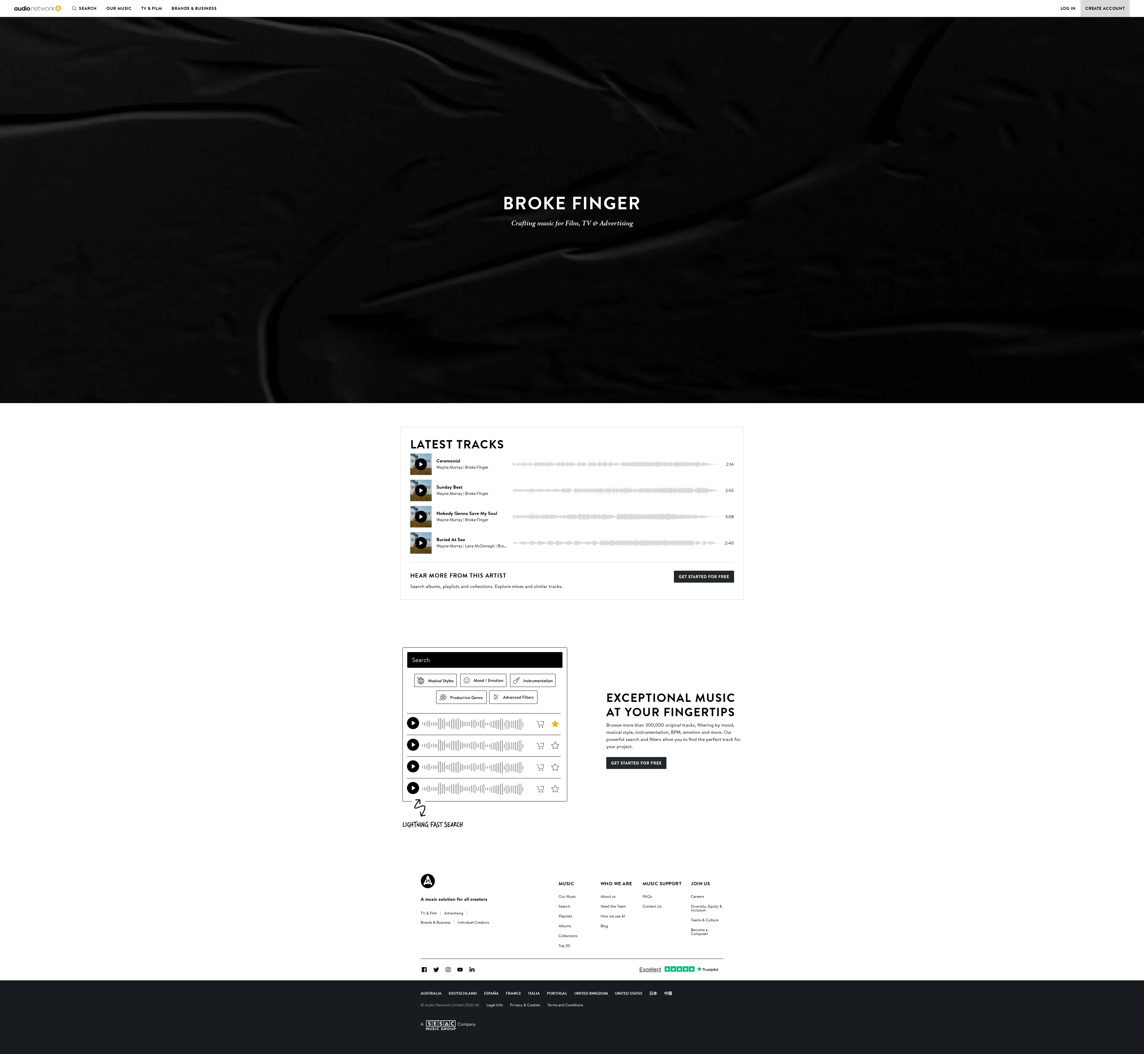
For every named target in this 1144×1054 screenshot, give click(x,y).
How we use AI (613, 916)
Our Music (119, 8)
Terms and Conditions (565, 1004)
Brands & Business (194, 8)
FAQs (647, 896)
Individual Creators (473, 922)
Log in (1068, 8)
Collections (568, 935)
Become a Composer (699, 931)
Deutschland (463, 993)
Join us (700, 883)
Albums (565, 925)
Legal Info (494, 1004)
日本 (653, 993)
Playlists (565, 916)
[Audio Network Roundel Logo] (428, 881)
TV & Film (151, 8)
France (513, 993)
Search (88, 8)
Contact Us (652, 906)
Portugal (557, 993)
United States (628, 993)
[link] (37, 8)
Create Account (1105, 8)
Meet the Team (613, 906)
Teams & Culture (705, 920)
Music (566, 883)
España (491, 993)
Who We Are (616, 883)
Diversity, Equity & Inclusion (706, 908)
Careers (697, 896)
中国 (668, 993)
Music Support (662, 883)
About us (608, 896)
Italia (534, 993)
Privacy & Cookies (525, 1004)
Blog (604, 925)
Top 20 (564, 945)
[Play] (421, 464)
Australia (431, 993)
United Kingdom (591, 993)
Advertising (453, 913)
